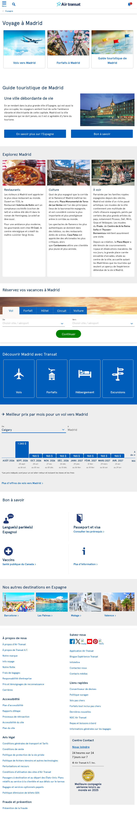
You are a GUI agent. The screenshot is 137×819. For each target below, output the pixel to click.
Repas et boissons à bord (83, 723)
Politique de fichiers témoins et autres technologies (30, 760)
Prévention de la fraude (15, 808)
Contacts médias (78, 673)
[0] (8, 449)
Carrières (8, 689)
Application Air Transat (82, 650)
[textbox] (34, 323)
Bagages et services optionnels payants (23, 787)
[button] (11, 310)
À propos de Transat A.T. (15, 650)
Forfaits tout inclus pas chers (85, 706)
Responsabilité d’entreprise (17, 678)
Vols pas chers (77, 700)
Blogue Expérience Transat (84, 656)
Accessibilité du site (13, 722)
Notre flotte (9, 667)
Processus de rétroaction (16, 716)
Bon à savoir (102, 134)
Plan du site (9, 728)
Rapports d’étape (11, 710)
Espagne (9, 11)
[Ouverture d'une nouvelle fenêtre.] (72, 642)
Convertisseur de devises (83, 689)
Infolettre (75, 662)
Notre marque (10, 655)
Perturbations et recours (16, 766)
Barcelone (10, 615)
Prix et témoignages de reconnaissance (23, 684)
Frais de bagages (11, 672)
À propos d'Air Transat (14, 644)
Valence (109, 615)
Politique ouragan (79, 694)
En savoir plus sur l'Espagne (35, 134)
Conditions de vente (13, 749)
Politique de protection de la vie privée (23, 754)
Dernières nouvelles (80, 711)
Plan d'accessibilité (13, 705)
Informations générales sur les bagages (90, 728)
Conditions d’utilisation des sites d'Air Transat (27, 771)
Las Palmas (44, 615)
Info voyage (8, 661)
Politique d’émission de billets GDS (21, 792)
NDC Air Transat (78, 717)
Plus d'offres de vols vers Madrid (21, 483)
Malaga (75, 615)
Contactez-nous (78, 667)
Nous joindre (81, 747)
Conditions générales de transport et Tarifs (25, 743)
